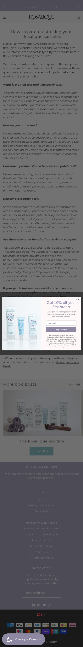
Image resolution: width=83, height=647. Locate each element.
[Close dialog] (78, 299)
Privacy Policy (59, 347)
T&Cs (73, 345)
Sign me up (61, 329)
